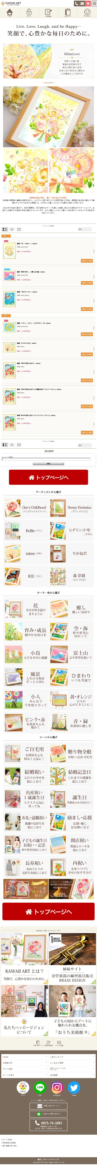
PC (58, 1159)
